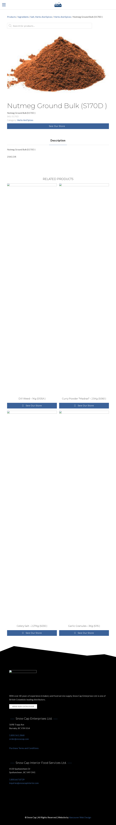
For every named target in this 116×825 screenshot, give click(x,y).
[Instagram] (61, 810)
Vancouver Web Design (80, 817)
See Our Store (57, 126)
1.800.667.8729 (16, 779)
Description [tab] (58, 140)
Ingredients (23, 16)
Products (11, 16)
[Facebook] (55, 810)
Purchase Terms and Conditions (24, 748)
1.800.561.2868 (16, 735)
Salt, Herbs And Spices (41, 16)
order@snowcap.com (19, 739)
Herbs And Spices (62, 16)
